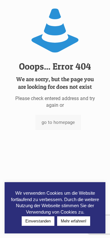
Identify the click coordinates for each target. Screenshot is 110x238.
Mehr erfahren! (73, 221)
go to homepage (58, 122)
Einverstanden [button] (38, 221)
